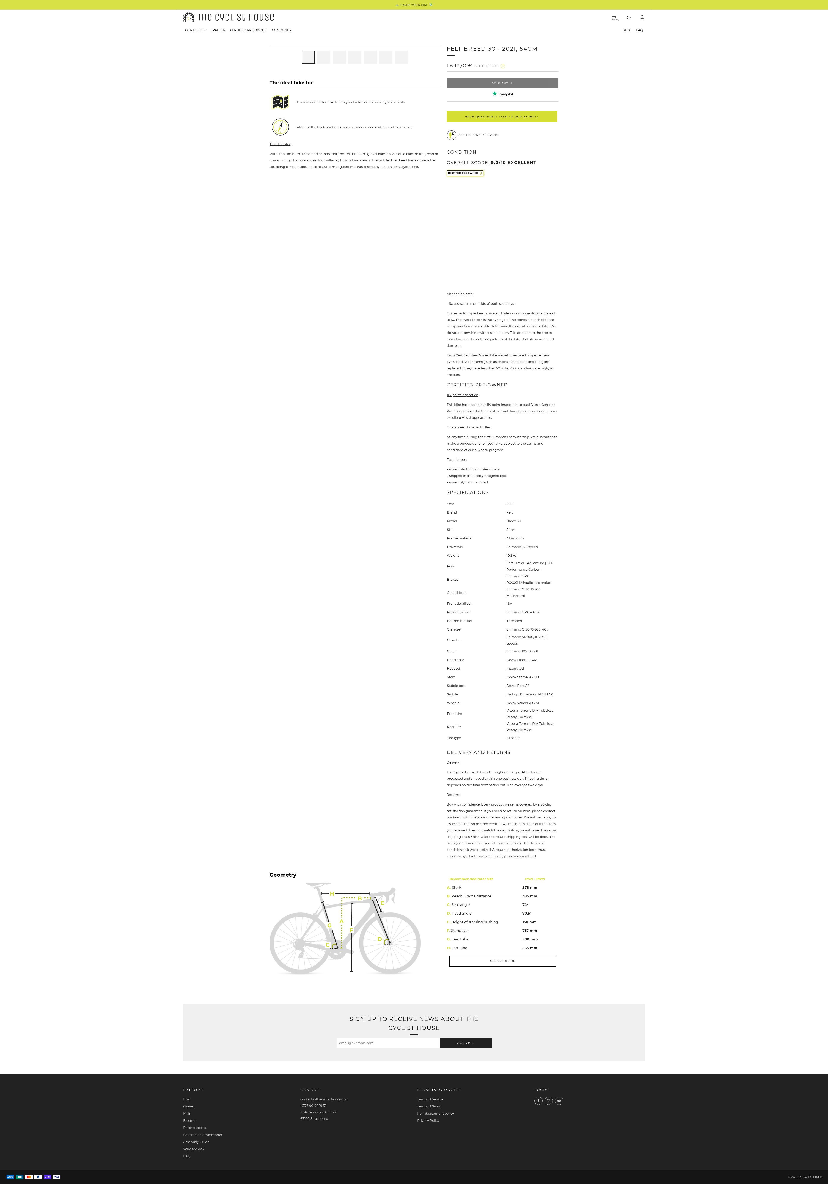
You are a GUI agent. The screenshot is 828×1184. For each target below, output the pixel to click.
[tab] (308, 57)
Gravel (188, 1106)
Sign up (463, 1042)
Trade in (218, 30)
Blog (627, 30)
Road (187, 1099)
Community (282, 30)
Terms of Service (430, 1099)
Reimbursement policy (435, 1113)
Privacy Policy (428, 1120)
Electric (189, 1120)
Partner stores (194, 1128)
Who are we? (193, 1149)
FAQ (639, 30)
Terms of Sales (428, 1106)
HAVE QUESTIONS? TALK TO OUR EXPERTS (502, 116)
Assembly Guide (196, 1142)
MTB (187, 1113)
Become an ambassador (202, 1135)
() (617, 19)
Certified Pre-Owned (248, 30)
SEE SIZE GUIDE (502, 960)
